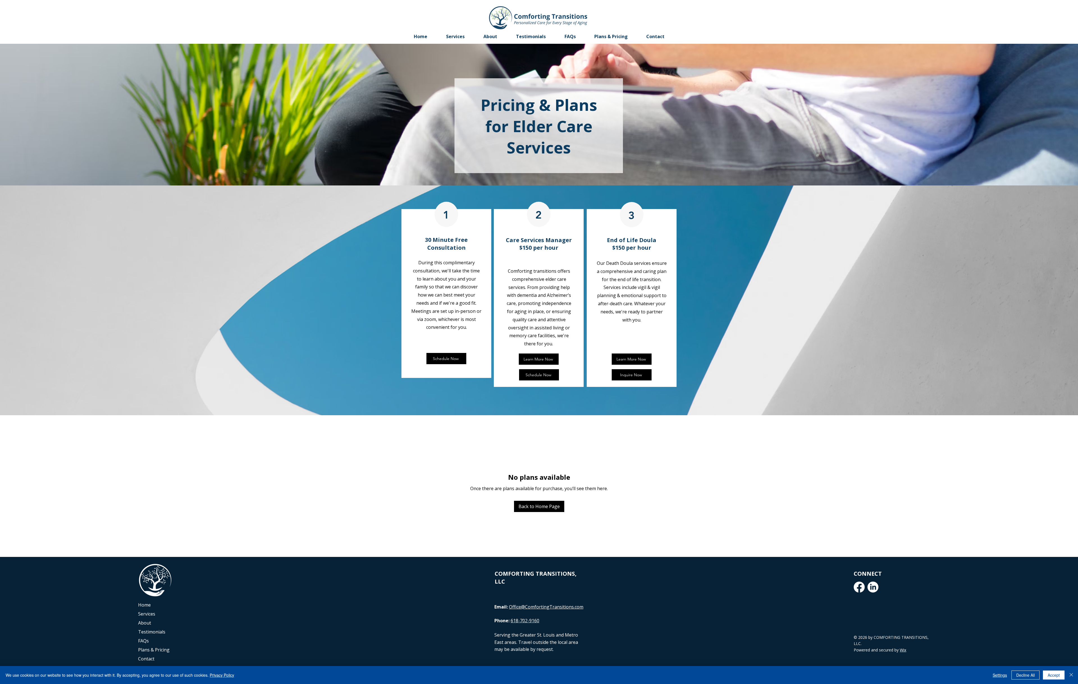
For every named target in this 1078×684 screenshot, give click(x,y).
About (144, 623)
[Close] (1071, 675)
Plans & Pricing (154, 650)
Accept (1054, 675)
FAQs (143, 641)
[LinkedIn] (872, 587)
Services (146, 614)
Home (144, 605)
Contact (146, 659)
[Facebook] (859, 587)
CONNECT (868, 573)
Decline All (1025, 675)
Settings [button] (1000, 675)
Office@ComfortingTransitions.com (546, 607)
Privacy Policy (222, 675)
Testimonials (151, 632)
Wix (903, 650)
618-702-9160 (525, 621)
